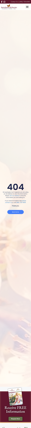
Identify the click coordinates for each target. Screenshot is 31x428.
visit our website (14, 196)
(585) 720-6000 (21, 202)
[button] (27, 7)
